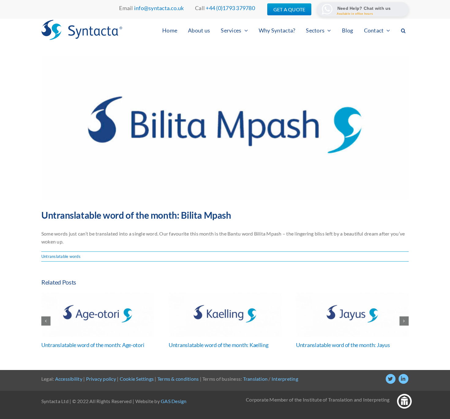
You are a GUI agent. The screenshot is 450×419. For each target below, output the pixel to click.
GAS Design (173, 401)
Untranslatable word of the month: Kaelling (218, 345)
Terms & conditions (178, 379)
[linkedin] (403, 379)
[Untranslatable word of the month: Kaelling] (225, 296)
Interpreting (285, 379)
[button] (403, 30)
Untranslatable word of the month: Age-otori (92, 345)
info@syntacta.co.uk (159, 8)
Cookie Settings (137, 379)
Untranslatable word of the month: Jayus (343, 345)
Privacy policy (101, 379)
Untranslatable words (61, 256)
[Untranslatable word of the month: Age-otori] (97, 296)
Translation (255, 379)
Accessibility (68, 379)
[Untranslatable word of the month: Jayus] (352, 296)
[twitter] (391, 379)
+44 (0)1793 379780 (230, 8)
